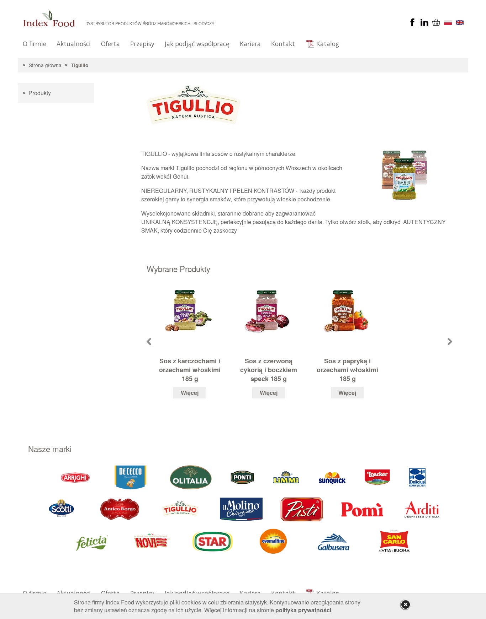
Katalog (327, 43)
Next (450, 341)
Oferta (110, 43)
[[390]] (180, 509)
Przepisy (142, 43)
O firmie (34, 43)
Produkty (39, 93)
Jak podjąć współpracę (197, 43)
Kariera (250, 43)
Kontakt (283, 43)
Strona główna (45, 65)
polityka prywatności (303, 610)
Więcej (190, 393)
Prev (149, 341)
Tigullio (79, 65)
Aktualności (74, 43)
